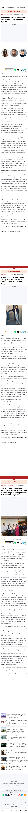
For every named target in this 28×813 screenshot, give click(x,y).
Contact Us (20, 804)
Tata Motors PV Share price (10, 788)
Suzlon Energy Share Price (8, 783)
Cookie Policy (8, 804)
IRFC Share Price (19, 785)
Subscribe (25, 5)
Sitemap (14, 804)
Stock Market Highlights (10, 7)
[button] (15, 70)
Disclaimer (5, 803)
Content (5, 14)
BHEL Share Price (19, 788)
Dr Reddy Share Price (8, 790)
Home (2, 14)
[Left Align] (1, 2)
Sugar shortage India (21, 7)
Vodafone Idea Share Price (18, 790)
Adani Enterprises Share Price (19, 783)
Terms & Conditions (13, 803)
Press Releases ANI (10, 14)
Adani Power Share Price (10, 785)
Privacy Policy (21, 803)
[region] (14, 33)
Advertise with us (14, 806)
